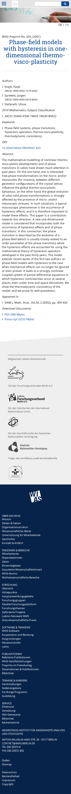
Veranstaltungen (11, 684)
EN (67, 25)
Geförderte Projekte (13, 612)
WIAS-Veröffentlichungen (17, 661)
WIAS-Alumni (9, 573)
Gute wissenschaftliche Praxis (19, 620)
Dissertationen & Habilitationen (20, 669)
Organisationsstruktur (15, 527)
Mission (6, 519)
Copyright (8, 784)
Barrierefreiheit (11, 776)
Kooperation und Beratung (18, 634)
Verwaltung (8, 710)
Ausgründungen (11, 638)
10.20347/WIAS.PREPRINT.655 (21, 148)
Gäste (5, 561)
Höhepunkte (9, 592)
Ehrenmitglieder (11, 565)
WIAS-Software (10, 631)
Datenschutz (9, 772)
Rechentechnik (10, 722)
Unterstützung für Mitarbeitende (21, 535)
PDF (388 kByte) (14, 314)
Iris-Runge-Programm (14, 692)
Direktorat (8, 706)
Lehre (5, 646)
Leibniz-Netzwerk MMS (15, 616)
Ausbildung (8, 696)
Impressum (8, 780)
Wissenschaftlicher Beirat (16, 531)
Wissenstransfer (11, 642)
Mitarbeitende (10, 553)
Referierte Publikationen (16, 657)
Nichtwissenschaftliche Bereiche (20, 577)
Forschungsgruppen (14, 600)
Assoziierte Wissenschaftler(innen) (22, 569)
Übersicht (7, 588)
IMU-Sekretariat (11, 714)
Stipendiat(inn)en (12, 557)
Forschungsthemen (13, 608)
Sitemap (7, 764)
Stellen (6, 760)
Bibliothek (8, 673)
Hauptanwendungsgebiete (17, 596)
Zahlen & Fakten (11, 523)
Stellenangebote (11, 688)
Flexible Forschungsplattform (19, 604)
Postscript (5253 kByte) (19, 319)
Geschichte (8, 539)
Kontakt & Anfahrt (12, 543)
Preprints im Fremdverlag (17, 665)
